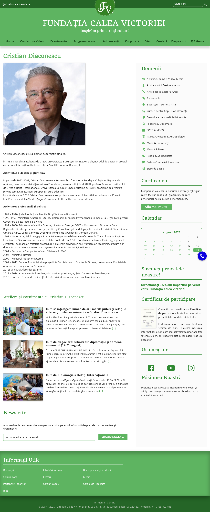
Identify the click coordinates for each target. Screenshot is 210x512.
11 (154, 245)
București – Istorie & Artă (161, 104)
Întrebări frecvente (53, 470)
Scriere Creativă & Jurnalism (163, 162)
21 (180, 250)
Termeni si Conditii (105, 502)
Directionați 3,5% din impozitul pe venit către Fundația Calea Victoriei (170, 287)
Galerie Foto (10, 476)
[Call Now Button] (202, 256)
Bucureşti (8, 470)
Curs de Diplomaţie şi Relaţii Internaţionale (77, 375)
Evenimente (58, 41)
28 (180, 254)
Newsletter (19, 4)
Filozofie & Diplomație (159, 123)
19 (163, 250)
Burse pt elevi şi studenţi (97, 470)
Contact (161, 41)
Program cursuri (85, 41)
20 (171, 250)
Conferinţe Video (32, 41)
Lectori (47, 476)
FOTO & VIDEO (155, 130)
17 (145, 250)
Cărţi (148, 41)
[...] (114, 328)
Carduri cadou (51, 483)
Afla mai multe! (156, 207)
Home (10, 41)
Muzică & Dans (155, 149)
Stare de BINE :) (155, 168)
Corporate (132, 41)
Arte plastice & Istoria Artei (162, 91)
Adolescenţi (111, 41)
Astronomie (153, 98)
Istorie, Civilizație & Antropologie (166, 136)
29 (189, 254)
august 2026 (171, 232)
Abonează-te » (113, 437)
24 (145, 254)
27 (171, 254)
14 (180, 245)
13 (171, 245)
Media (86, 476)
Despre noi (178, 41)
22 (189, 250)
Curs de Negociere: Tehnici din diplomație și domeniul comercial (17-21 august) (85, 343)
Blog (5, 490)
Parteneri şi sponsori (15, 483)
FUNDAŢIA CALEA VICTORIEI (104, 23)
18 (154, 250)
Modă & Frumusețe (158, 143)
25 (154, 254)
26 (163, 254)
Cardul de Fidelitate (94, 483)
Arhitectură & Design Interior (163, 85)
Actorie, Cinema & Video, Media (165, 78)
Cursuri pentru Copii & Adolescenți (167, 111)
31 (145, 258)
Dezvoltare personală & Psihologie (166, 117)
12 (163, 245)
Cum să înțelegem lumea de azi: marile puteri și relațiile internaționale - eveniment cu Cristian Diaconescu (86, 310)
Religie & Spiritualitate (159, 155)
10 (145, 245)
